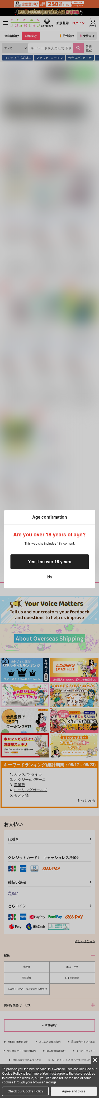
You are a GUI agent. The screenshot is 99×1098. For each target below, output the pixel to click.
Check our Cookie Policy (25, 1091)
